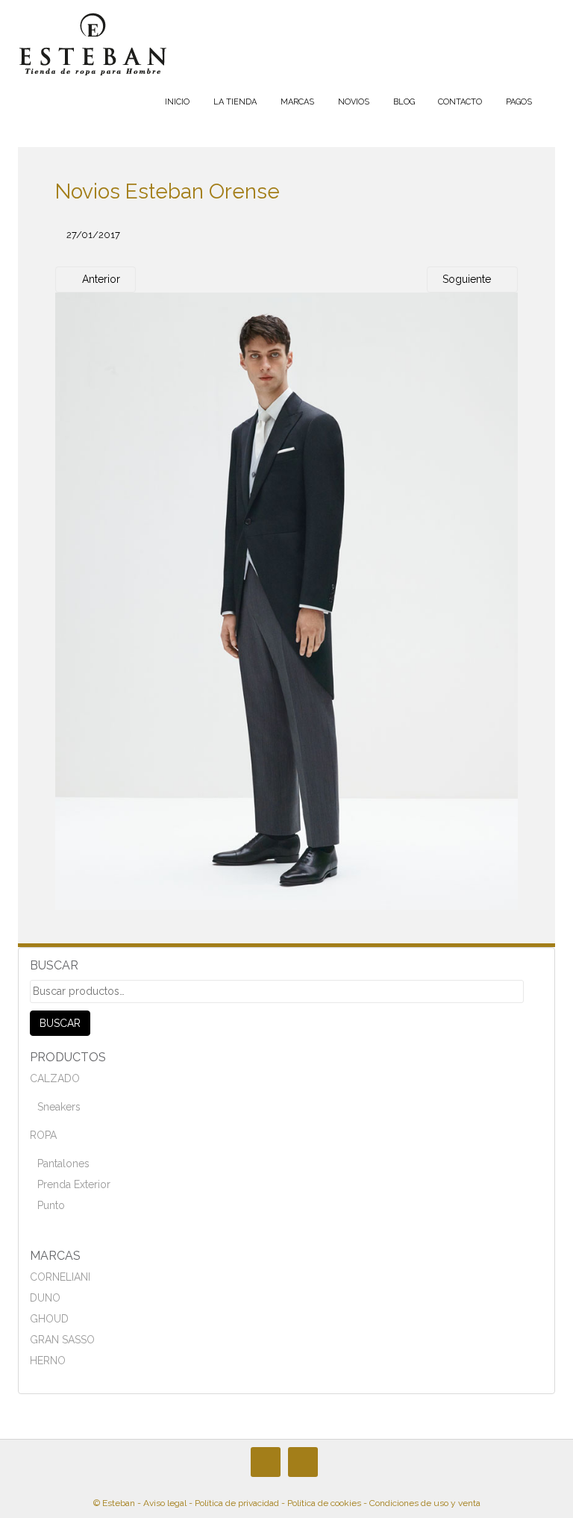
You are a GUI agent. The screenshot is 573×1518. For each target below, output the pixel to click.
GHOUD (49, 1319)
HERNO (48, 1360)
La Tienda (235, 102)
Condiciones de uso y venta (424, 1503)
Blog (404, 102)
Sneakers (59, 1107)
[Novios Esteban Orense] (286, 600)
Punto (51, 1205)
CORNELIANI (60, 1277)
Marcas (297, 102)
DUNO (45, 1298)
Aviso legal (165, 1503)
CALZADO (55, 1078)
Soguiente (468, 279)
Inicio (177, 102)
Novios (353, 102)
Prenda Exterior (73, 1184)
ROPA (43, 1135)
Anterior (99, 279)
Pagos (519, 102)
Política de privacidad (237, 1503)
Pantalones (63, 1163)
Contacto (460, 102)
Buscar (60, 1023)
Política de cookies (324, 1503)
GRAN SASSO (62, 1340)
